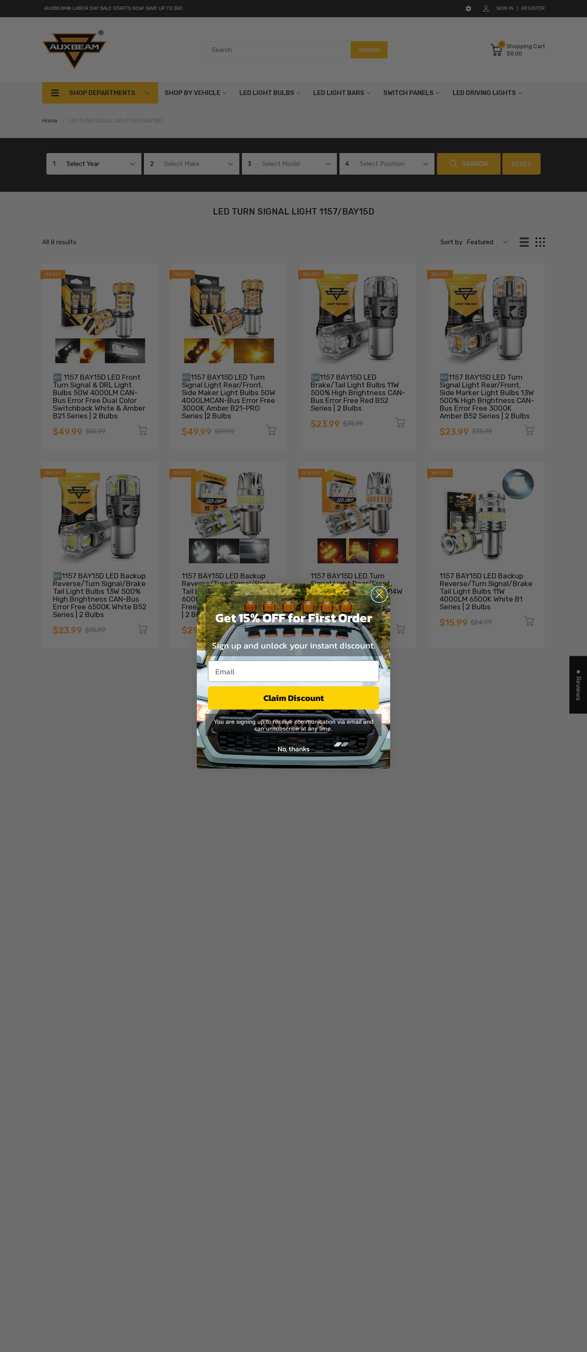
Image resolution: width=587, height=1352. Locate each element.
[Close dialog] (379, 594)
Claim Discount (293, 697)
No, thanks (293, 749)
